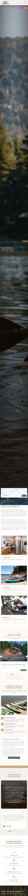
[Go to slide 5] (15, 674)
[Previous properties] (1, 656)
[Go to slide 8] (18, 674)
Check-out (16, 489)
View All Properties (13, 677)
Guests (3, 493)
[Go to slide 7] (17, 674)
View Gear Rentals (14, 757)
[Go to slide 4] (14, 674)
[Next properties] (27, 656)
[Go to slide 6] (16, 674)
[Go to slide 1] (10, 674)
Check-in (3, 489)
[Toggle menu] (25, 2)
